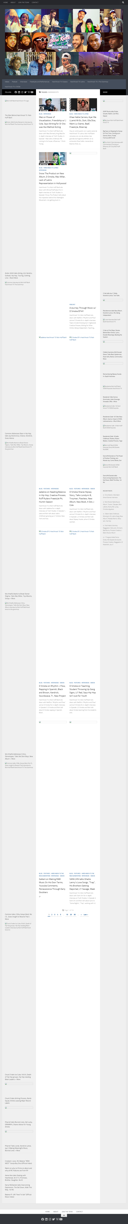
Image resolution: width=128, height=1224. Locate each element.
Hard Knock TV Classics (60, 82)
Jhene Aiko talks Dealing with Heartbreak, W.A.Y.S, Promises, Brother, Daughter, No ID (16, 1177)
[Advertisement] (113, 594)
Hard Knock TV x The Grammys (98, 82)
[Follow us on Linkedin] (19, 92)
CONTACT (35, 2)
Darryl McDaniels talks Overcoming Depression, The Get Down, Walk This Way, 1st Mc (18, 1187)
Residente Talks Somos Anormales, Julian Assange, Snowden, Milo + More (111, 399)
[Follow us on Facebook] (16, 92)
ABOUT (13, 2)
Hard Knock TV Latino (77, 82)
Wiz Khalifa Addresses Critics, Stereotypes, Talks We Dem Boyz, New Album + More (19, 756)
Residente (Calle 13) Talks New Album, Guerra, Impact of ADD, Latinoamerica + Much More (112, 419)
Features (47, 489)
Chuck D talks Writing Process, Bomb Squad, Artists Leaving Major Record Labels (18, 1100)
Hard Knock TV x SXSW (12, 87)
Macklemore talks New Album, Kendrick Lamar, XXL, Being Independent (112, 313)
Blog (40, 114)
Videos (7, 82)
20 (71, 914)
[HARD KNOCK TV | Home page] (64, 42)
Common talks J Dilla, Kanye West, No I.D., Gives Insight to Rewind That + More (18, 916)
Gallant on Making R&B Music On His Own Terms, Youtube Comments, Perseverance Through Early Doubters (52, 886)
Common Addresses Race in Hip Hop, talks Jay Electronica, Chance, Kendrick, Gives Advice (18, 435)
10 (67, 914)
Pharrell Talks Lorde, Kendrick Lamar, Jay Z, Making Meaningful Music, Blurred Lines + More (18, 1148)
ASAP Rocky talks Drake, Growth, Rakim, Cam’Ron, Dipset (111, 114)
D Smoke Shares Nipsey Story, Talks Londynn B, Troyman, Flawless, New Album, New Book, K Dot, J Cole (82, 498)
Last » (86, 914)
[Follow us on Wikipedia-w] (28, 92)
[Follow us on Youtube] (32, 92)
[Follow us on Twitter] (25, 92)
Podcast (14, 82)
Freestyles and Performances (39, 82)
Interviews (23, 82)
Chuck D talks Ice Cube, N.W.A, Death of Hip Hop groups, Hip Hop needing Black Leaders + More (18, 1077)
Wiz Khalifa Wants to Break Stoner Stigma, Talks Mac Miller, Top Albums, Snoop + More (18, 596)
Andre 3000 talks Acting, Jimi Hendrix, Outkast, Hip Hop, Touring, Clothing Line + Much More (18, 275)
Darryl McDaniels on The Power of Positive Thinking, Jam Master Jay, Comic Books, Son (113, 458)
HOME (5, 2)
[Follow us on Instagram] (22, 92)
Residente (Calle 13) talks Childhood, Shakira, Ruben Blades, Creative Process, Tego (112, 438)
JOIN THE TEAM (23, 2)
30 (75, 914)
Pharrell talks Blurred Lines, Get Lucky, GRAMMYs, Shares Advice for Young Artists (18, 1124)
